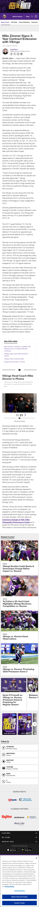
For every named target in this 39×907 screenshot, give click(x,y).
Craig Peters (14, 49)
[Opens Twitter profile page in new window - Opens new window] (14, 54)
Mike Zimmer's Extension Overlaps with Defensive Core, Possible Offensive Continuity (17, 349)
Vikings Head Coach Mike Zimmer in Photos (17, 377)
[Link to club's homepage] (4, 15)
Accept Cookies (19, 903)
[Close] (36, 858)
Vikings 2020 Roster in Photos (14, 362)
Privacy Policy (9, 886)
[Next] (25, 415)
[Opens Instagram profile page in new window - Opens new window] (18, 54)
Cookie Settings (19, 891)
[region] (19, 881)
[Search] (32, 16)
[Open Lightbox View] (19, 407)
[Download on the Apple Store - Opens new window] (12, 850)
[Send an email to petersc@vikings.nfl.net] (21, 54)
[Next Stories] (34, 724)
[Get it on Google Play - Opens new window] (26, 850)
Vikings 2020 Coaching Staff (14, 359)
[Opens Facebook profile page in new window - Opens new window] (11, 54)
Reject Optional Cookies (19, 897)
